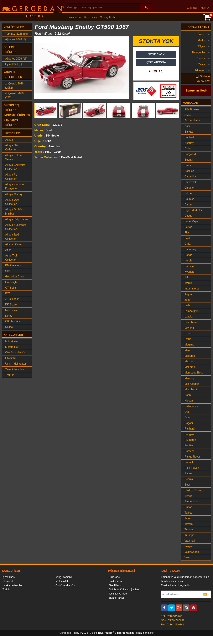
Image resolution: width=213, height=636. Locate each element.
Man (187, 350)
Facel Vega (191, 221)
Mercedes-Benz (194, 372)
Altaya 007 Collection (11, 147)
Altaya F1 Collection (11, 176)
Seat (187, 484)
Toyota (189, 523)
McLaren (190, 367)
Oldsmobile (191, 406)
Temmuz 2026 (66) (16, 33)
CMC (8, 270)
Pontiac (189, 445)
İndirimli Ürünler (17, 115)
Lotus (188, 339)
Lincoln (189, 333)
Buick (188, 165)
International (192, 288)
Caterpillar (191, 176)
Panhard (189, 428)
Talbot (188, 512)
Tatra (188, 518)
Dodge (188, 215)
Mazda (189, 361)
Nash (188, 395)
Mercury (189, 378)
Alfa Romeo (192, 109)
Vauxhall (190, 540)
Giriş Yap (192, 7)
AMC (188, 114)
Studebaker (191, 501)
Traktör (9, 374)
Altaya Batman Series (14, 157)
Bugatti (189, 159)
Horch (188, 260)
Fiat (187, 232)
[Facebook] (164, 607)
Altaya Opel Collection (12, 201)
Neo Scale (11, 310)
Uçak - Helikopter (15, 363)
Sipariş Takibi (107, 17)
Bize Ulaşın (90, 17)
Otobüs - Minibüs (15, 352)
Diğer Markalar (193, 210)
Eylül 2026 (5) (13, 64)
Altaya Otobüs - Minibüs (14, 211)
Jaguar (189, 294)
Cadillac (189, 170)
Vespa (188, 546)
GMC (188, 243)
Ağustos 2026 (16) (16, 58)
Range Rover (192, 456)
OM (187, 411)
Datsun (189, 204)
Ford (187, 238)
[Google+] (179, 607)
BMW (188, 148)
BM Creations (13, 265)
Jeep (187, 299)
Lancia (188, 316)
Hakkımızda (74, 17)
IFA (187, 277)
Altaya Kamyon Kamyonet (14, 186)
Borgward (190, 154)
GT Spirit (10, 287)
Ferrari (188, 226)
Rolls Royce (192, 467)
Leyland (189, 327)
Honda (188, 254)
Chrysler (189, 187)
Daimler (189, 198)
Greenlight (11, 282)
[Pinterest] (193, 607)
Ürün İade (114, 577)
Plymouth (190, 439)
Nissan (189, 400)
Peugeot (189, 434)
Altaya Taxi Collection (12, 236)
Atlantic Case (13, 244)
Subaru (189, 507)
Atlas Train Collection (11, 257)
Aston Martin (192, 120)
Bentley (189, 142)
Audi (187, 126)
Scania (189, 479)
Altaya (9, 139)
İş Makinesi (12, 341)
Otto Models (12, 321)
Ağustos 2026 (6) (15, 39)
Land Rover (191, 322)
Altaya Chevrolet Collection (15, 167)
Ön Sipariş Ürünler (11, 108)
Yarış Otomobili (14, 369)
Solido (9, 326)
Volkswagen (192, 551)
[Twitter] (171, 607)
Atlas (8, 249)
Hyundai (189, 271)
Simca (188, 495)
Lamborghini (192, 311)
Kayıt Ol (205, 7)
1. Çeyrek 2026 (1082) (14, 85)
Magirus (189, 344)
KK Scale (11, 304)
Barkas (189, 131)
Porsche (189, 451)
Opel (187, 417)
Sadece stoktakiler (203, 78)
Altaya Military (13, 194)
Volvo (188, 557)
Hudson (189, 266)
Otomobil (10, 358)
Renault (189, 462)
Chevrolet (190, 182)
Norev (8, 315)
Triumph (189, 535)
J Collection (12, 298)
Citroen (189, 193)
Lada (187, 305)
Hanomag (190, 249)
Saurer (188, 473)
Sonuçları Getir (196, 90)
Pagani (189, 423)
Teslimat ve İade (118, 593)
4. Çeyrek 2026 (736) (14, 95)
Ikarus (188, 282)
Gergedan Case (14, 276)
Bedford (189, 137)
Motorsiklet (12, 346)
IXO (7, 293)
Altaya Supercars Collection (15, 227)
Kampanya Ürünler (11, 123)
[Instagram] (186, 607)
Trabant (189, 529)
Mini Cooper (192, 383)
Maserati (190, 355)
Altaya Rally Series (16, 219)
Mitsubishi (191, 389)
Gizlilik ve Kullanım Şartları (124, 589)
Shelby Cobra (193, 490)
